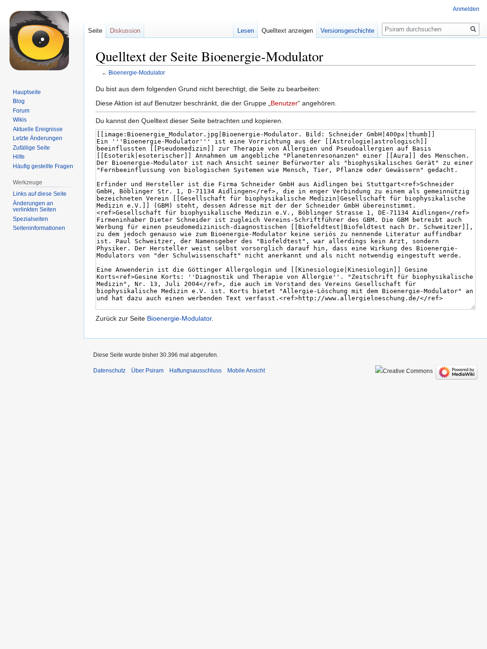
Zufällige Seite (31, 147)
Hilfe (19, 156)
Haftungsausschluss (195, 370)
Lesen (245, 30)
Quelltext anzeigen (287, 30)
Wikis (20, 119)
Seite (95, 30)
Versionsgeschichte (347, 30)
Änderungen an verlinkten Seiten (34, 206)
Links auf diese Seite (40, 194)
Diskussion (125, 30)
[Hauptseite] (42, 38)
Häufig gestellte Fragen (43, 166)
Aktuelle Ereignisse (38, 129)
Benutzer (284, 103)
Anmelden (466, 9)
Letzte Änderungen (37, 138)
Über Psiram (147, 370)
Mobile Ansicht (246, 370)
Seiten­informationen (39, 228)
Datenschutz (109, 370)
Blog (19, 101)
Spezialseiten (30, 219)
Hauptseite (27, 92)
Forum (21, 110)
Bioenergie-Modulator (136, 72)
